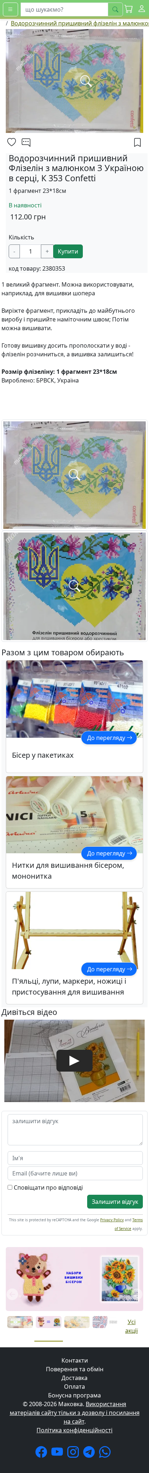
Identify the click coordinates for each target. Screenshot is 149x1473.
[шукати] (115, 9)
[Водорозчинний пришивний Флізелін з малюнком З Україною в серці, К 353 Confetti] (74, 475)
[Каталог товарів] (10, 9)
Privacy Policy (112, 1219)
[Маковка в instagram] (74, 1454)
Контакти (74, 1360)
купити (68, 251)
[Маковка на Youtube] (58, 1454)
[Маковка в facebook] (42, 1454)
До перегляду (107, 738)
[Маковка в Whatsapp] (106, 1454)
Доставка (74, 1378)
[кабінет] (142, 9)
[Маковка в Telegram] (90, 1454)
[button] (129, 9)
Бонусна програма (74, 1395)
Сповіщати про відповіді (47, 1187)
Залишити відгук (115, 1202)
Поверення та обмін (74, 1369)
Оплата (74, 1387)
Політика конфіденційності (74, 1430)
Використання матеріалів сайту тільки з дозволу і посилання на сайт (75, 1412)
